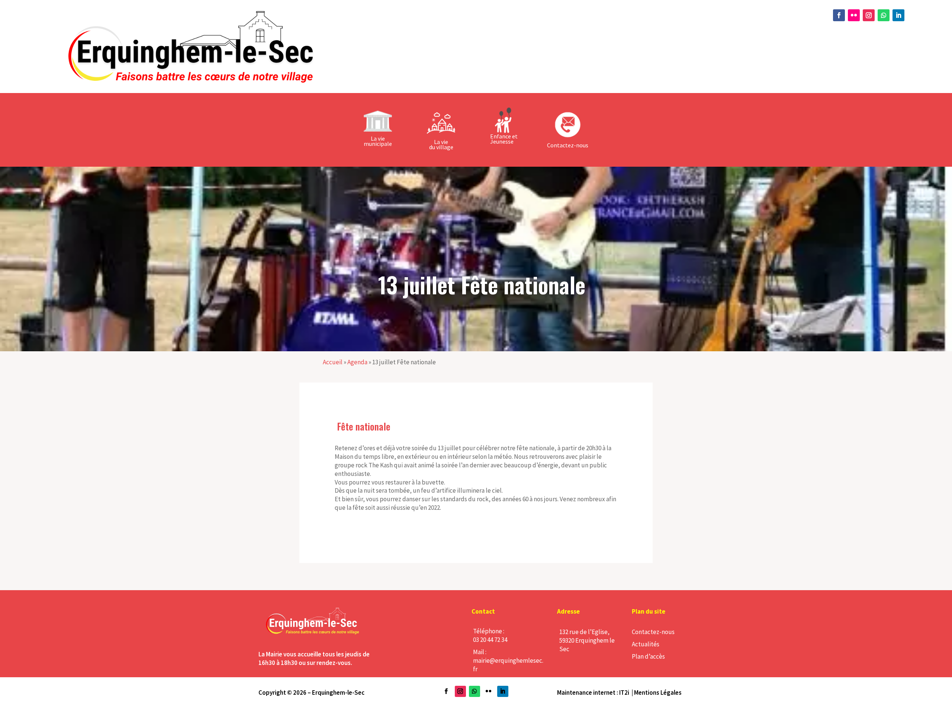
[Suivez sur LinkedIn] (898, 15)
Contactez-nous (653, 632)
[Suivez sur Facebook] (839, 15)
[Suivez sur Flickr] (854, 15)
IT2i (624, 692)
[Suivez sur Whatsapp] (884, 15)
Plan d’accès (648, 656)
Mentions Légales (658, 692)
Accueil (332, 362)
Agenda (357, 362)
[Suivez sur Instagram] (869, 15)
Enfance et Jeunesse (504, 138)
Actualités (645, 644)
